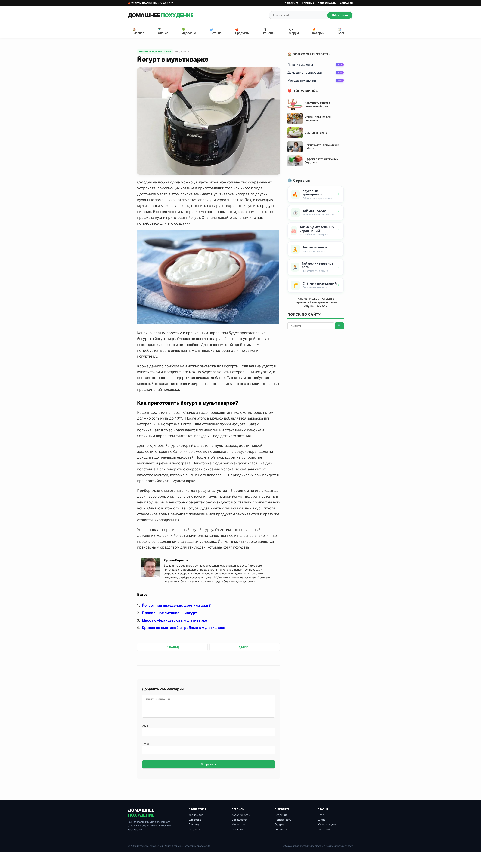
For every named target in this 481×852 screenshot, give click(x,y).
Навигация (238, 824)
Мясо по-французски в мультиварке (174, 620)
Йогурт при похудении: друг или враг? (176, 605)
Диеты (322, 819)
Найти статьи (340, 15)
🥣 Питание (215, 31)
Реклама (308, 3)
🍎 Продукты (242, 31)
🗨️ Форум (294, 31)
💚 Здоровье (189, 31)
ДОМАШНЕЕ (160, 15)
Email (146, 744)
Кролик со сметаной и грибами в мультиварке (183, 628)
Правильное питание (155, 51)
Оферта (279, 824)
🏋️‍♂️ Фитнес (163, 31)
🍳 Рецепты (269, 31)
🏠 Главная (138, 31)
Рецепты (194, 829)
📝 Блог (341, 31)
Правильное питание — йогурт (169, 613)
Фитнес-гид (196, 815)
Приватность (327, 3)
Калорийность (241, 815)
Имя (145, 726)
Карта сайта (325, 829)
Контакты (346, 3)
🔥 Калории (318, 31)
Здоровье (195, 819)
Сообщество (240, 819)
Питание (194, 824)
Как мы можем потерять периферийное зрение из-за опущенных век (316, 302)
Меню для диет (327, 824)
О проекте (292, 3)
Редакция (281, 815)
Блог (321, 815)
